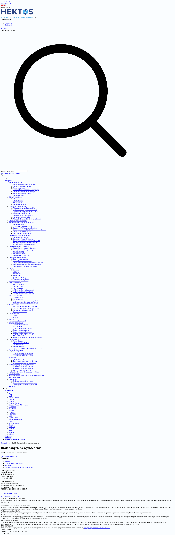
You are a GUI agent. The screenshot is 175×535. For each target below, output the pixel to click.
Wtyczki (15, 317)
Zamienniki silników (19, 204)
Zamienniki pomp (18, 195)
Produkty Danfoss (14, 339)
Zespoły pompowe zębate (21, 330)
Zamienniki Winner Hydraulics (23, 239)
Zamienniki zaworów (20, 224)
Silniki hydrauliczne (15, 197)
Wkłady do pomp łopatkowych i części (21, 365)
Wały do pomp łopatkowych (22, 370)
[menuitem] (72, 282)
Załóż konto (9, 25)
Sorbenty (12, 386)
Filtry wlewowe (18, 288)
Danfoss (11, 401)
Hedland (11, 412)
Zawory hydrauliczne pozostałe (19, 246)
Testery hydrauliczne (19, 277)
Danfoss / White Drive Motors (18, 405)
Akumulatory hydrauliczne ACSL (24, 208)
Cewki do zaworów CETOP (22, 232)
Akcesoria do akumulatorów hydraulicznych (27, 219)
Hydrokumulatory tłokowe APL (23, 215)
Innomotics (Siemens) (16, 419)
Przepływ (16, 272)
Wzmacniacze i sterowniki (17, 321)
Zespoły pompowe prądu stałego (23, 334)
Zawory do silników (19, 253)
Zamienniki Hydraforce (20, 237)
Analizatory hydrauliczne (21, 279)
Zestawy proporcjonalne (20, 259)
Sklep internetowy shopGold (10, 496)
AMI (10, 392)
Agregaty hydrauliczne (20, 324)
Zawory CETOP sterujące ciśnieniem (25, 228)
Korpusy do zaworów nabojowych (24, 244)
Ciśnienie (16, 270)
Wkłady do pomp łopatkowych (23, 354)
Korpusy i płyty (14, 304)
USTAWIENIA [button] (6, 529)
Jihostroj (11, 421)
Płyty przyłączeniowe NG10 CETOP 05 (26, 308)
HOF (10, 416)
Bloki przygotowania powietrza (23, 381)
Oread (11, 425)
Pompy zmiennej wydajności (22, 186)
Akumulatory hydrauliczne (17, 206)
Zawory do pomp (18, 252)
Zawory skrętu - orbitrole (21, 255)
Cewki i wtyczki (14, 314)
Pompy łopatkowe (19, 188)
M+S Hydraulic (14, 423)
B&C (10, 396)
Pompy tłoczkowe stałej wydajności (24, 184)
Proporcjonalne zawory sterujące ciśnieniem (27, 264)
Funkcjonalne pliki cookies (9, 511)
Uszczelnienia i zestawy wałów (23, 355)
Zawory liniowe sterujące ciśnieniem (24, 248)
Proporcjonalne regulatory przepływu (25, 266)
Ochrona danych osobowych (14, 463)
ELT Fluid (12, 408)
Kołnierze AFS (18, 297)
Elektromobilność (14, 374)
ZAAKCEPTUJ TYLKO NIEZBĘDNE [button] (14, 531)
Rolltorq (11, 428)
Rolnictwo (12, 357)
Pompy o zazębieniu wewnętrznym (24, 191)
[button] (2, 6)
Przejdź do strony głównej (9, 456)
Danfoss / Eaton (14, 403)
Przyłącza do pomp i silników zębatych (25, 301)
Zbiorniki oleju (17, 326)
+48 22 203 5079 (6, 2)
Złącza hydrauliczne (15, 295)
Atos (10, 394)
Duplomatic (12, 407)
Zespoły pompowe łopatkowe (22, 332)
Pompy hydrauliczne (15, 182)
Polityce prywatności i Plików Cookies (97, 528)
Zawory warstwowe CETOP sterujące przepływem (29, 230)
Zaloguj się (8, 23)
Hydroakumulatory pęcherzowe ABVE (25, 212)
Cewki (15, 315)
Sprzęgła (11, 319)
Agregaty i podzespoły (16, 323)
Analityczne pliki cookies (9, 515)
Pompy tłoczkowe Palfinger (22, 193)
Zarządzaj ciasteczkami (9, 493)
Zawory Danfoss (18, 346)
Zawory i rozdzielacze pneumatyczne (25, 383)
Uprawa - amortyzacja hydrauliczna (24, 363)
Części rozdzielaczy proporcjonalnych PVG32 (28, 263)
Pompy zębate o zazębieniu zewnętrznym (26, 190)
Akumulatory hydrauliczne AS (23, 213)
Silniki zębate (17, 202)
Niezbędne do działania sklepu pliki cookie (16, 505)
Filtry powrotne (18, 286)
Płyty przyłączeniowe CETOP (22, 233)
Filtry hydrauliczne (15, 283)
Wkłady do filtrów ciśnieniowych (23, 290)
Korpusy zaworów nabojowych (23, 310)
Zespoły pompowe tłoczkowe (22, 328)
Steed (10, 430)
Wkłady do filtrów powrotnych (23, 292)
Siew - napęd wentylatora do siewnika (25, 361)
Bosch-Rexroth (14, 397)
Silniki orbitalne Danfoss (21, 343)
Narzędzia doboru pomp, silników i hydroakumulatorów (27, 375)
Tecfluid (11, 432)
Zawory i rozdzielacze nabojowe (19, 235)
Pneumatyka (13, 379)
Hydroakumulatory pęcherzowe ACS (25, 210)
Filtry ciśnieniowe (18, 284)
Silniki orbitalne (18, 201)
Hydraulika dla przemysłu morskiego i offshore (24, 372)
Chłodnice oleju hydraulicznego (19, 281)
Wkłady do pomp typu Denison (23, 366)
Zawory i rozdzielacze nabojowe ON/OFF (26, 241)
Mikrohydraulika (14, 377)
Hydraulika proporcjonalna (17, 257)
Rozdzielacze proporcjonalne (22, 261)
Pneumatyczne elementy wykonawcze (25, 385)
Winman (11, 434)
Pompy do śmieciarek (16, 350)
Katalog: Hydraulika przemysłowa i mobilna (19, 467)
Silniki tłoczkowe (18, 199)
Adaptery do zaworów (20, 312)
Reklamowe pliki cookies (9, 520)
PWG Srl (12, 427)
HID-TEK (12, 414)
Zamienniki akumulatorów (21, 217)
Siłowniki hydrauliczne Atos (18, 221)
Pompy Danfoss (18, 341)
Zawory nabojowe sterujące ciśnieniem (25, 242)
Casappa (11, 399)
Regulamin (8, 465)
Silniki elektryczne (19, 335)
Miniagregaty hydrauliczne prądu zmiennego (27, 337)
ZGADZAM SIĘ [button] (6, 533)
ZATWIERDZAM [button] (7, 526)
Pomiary (11, 268)
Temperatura (17, 273)
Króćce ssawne (18, 299)
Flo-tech (11, 410)
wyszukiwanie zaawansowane (10, 173)
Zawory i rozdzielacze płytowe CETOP (21, 222)
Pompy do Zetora (18, 359)
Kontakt (7, 462)
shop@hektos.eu (6, 3)
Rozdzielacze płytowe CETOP (23, 226)
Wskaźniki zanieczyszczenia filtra (23, 293)
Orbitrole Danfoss (18, 344)
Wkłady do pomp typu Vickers (23, 368)
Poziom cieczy (17, 275)
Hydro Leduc (13, 418)
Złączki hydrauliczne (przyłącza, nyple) (25, 303)
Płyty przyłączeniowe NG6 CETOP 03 (25, 306)
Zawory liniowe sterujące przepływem (25, 250)
